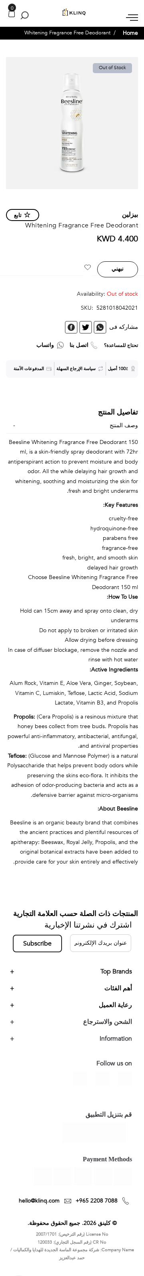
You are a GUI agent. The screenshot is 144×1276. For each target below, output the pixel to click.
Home (130, 33)
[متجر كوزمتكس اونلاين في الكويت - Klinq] (72, 12)
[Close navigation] (8, 8)
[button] (88, 269)
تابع (18, 215)
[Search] (23, 15)
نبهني (118, 269)
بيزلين (130, 214)
